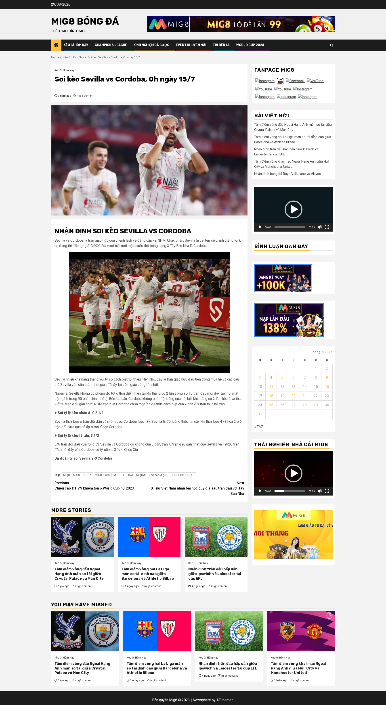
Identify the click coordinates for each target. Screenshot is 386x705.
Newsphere (202, 700)
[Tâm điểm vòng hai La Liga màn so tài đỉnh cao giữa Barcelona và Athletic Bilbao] (149, 537)
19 (282, 396)
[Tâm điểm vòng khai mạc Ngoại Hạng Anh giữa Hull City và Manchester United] (301, 631)
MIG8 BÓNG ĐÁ (85, 21)
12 (282, 387)
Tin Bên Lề (221, 45)
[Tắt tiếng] (319, 227)
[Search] (331, 45)
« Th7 (258, 427)
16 (327, 387)
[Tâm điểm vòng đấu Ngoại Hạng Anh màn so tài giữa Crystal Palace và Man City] (82, 537)
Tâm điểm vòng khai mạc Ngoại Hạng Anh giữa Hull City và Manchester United (298, 668)
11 (271, 387)
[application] (293, 209)
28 (305, 405)
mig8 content (85, 95)
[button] (293, 209)
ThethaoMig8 (157, 475)
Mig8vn (141, 475)
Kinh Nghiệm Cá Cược (151, 45)
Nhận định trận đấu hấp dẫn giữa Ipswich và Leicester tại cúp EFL (214, 574)
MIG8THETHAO (123, 475)
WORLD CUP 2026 (250, 45)
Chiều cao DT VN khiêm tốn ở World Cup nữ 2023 (94, 485)
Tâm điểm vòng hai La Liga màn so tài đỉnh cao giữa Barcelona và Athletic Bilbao (148, 574)
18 (271, 396)
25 (271, 405)
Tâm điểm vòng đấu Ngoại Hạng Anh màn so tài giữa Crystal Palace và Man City (79, 574)
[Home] (56, 45)
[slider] (290, 227)
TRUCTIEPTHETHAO (182, 475)
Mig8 (66, 475)
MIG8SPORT (102, 475)
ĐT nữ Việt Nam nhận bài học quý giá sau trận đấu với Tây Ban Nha (197, 488)
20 (294, 396)
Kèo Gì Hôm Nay (76, 45)
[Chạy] (260, 227)
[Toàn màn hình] (327, 227)
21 (305, 396)
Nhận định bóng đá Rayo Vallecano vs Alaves (287, 174)
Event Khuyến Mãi (191, 45)
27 (294, 405)
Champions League (111, 45)
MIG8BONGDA (82, 475)
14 (305, 387)
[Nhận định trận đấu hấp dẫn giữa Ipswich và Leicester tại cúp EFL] (216, 537)
